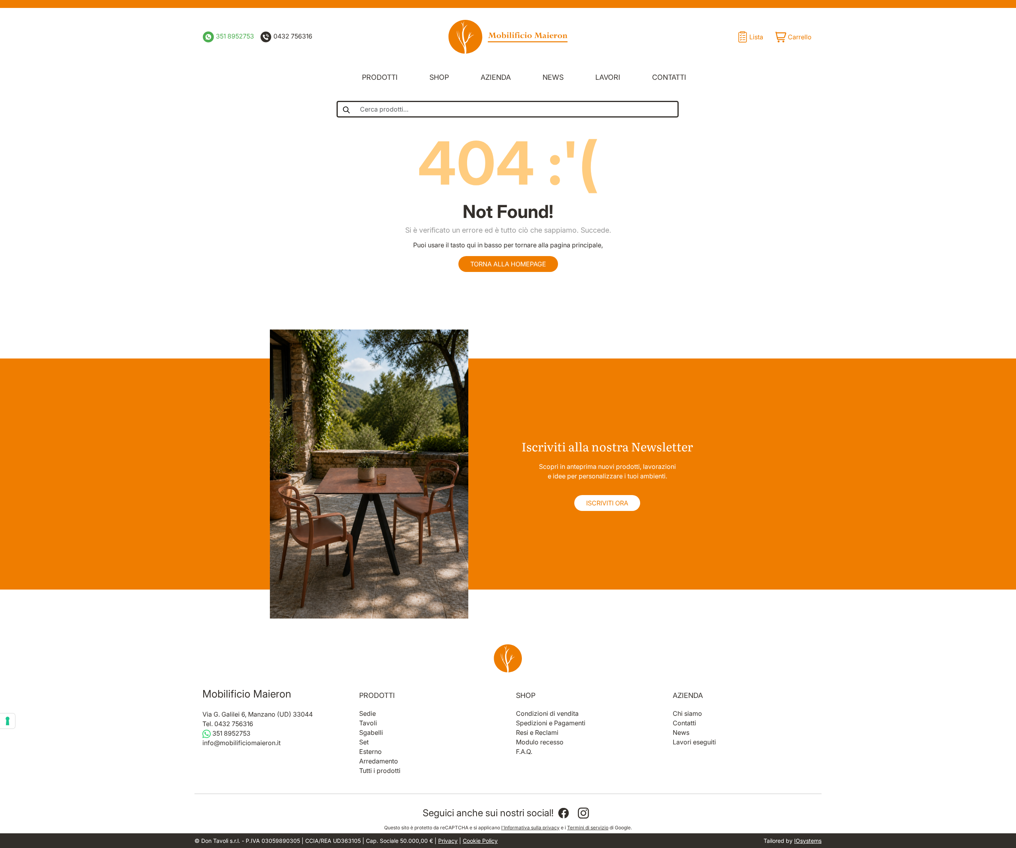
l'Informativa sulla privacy (530, 828)
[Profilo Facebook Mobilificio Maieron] (563, 813)
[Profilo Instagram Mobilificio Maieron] (583, 813)
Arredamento (378, 761)
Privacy (448, 840)
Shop (439, 77)
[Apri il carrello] (793, 37)
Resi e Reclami (537, 732)
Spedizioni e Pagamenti (550, 723)
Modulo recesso (540, 742)
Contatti (669, 77)
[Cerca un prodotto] (346, 109)
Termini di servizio (587, 828)
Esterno (370, 751)
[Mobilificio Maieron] (508, 37)
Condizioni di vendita (547, 713)
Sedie (367, 713)
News (553, 77)
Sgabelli (371, 732)
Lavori (607, 77)
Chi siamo (687, 713)
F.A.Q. (524, 751)
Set (364, 742)
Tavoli (368, 723)
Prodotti (380, 77)
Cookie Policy (480, 840)
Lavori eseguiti (694, 742)
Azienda (496, 77)
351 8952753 (234, 36)
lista (756, 37)
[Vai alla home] (508, 658)
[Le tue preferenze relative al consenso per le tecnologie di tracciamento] (7, 721)
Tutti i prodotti (379, 771)
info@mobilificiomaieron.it (241, 743)
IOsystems (808, 840)
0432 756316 (292, 36)
